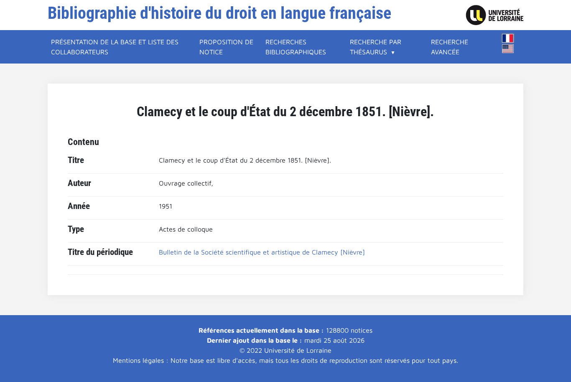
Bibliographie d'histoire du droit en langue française (219, 13)
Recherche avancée (449, 47)
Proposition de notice (226, 47)
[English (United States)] (508, 48)
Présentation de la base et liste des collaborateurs (114, 47)
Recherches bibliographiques (295, 47)
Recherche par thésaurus (375, 47)
